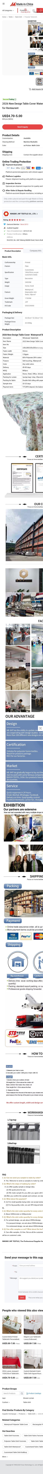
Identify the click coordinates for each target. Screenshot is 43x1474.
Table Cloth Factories (11, 1435)
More (4, 1456)
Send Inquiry (22, 127)
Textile (10, 17)
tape (4, 1398)
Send (22, 1297)
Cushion (5, 1402)
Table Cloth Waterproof (12, 1447)
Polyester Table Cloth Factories (15, 1441)
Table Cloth (18, 17)
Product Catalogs (34, 1393)
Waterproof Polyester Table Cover (16, 1424)
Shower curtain (28, 1398)
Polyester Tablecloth (31, 17)
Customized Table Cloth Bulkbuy (15, 1452)
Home (4, 17)
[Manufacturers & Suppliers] (21, 4)
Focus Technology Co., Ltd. (29, 1465)
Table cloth (27, 1402)
